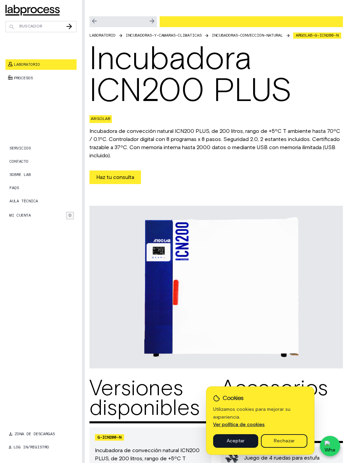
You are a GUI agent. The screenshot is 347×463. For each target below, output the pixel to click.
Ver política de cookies (239, 424)
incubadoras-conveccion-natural (247, 35)
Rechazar (284, 441)
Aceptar (236, 441)
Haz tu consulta (115, 177)
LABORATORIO (102, 35)
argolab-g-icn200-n (317, 35)
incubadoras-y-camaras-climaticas (164, 35)
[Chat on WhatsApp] (330, 446)
